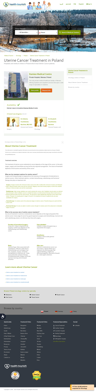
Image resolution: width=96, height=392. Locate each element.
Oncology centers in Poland (76, 77)
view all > (24, 114)
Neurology (58, 336)
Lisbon (39, 357)
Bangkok (23, 328)
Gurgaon (23, 341)
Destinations (7, 338)
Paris (38, 360)
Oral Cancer (9, 297)
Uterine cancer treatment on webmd (15, 272)
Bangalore (23, 325)
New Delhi (40, 331)
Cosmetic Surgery (60, 331)
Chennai (23, 336)
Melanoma (8, 294)
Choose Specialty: (20, 28)
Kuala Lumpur (24, 352)
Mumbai (39, 328)
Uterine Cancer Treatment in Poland (40, 55)
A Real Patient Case (9, 336)
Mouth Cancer (60, 294)
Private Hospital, (34, 77)
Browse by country (73, 87)
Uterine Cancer (35, 294)
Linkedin (77, 325)
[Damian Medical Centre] (16, 86)
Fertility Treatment (60, 333)
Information (7, 341)
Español (81, 4)
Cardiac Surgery (59, 328)
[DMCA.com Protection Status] (36, 375)
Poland (25, 55)
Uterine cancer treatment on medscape (16, 279)
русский (68, 4)
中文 (75, 4)
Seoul (38, 338)
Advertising (7, 328)
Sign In (90, 4)
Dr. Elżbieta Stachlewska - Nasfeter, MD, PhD (26, 121)
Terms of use (7, 349)
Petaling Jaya (40, 333)
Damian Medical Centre (40, 74)
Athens (39, 352)
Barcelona (23, 331)
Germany (60, 311)
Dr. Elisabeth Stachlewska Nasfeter (52, 121)
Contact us (7, 357)
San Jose (39, 336)
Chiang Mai (24, 338)
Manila (22, 357)
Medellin (23, 360)
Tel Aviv (39, 341)
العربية (61, 4)
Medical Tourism (8, 55)
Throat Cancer (35, 297)
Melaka (39, 325)
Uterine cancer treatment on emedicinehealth (17, 282)
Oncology (18, 55)
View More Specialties (59, 341)
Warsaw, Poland (45, 77)
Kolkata (23, 349)
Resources (7, 344)
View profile (35, 90)
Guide (5, 331)
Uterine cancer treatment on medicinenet (16, 275)
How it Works (7, 333)
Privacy (6, 347)
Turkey (75, 311)
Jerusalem (23, 347)
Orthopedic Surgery (60, 338)
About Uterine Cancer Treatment (78, 82)
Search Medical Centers (70, 32)
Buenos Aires (24, 333)
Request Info (46, 90)
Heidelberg (40, 347)
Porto (38, 355)
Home (5, 325)
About (5, 355)
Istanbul (23, 344)
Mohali (39, 349)
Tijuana (39, 344)
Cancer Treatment (60, 325)
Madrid (23, 355)
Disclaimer (7, 352)
